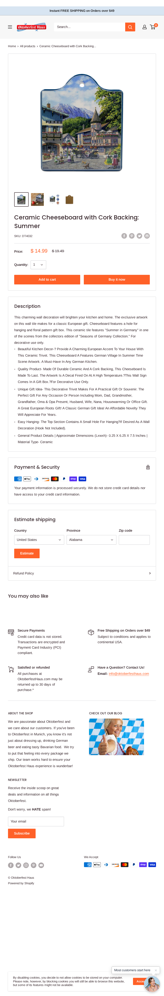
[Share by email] (147, 235)
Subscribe (22, 833)
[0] (152, 27)
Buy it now (117, 279)
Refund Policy (23, 573)
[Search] (130, 27)
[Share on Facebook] (124, 235)
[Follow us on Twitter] (18, 865)
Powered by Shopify (21, 883)
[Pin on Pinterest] (132, 235)
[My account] (145, 27)
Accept (141, 981)
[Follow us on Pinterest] (33, 865)
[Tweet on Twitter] (139, 235)
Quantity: (21, 265)
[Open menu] (10, 27)
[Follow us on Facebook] (11, 865)
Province (73, 530)
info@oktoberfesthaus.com (129, 674)
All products (27, 46)
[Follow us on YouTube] (41, 865)
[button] (152, 984)
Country (20, 530)
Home (12, 46)
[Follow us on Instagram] (26, 865)
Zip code (125, 530)
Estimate (27, 553)
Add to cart (47, 279)
